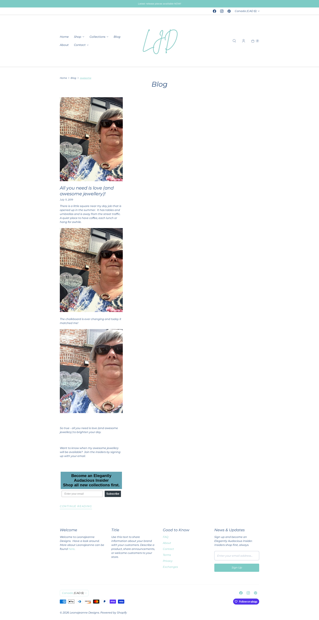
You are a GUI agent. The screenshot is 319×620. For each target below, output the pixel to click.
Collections (97, 36)
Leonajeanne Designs (84, 612)
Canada (246, 11)
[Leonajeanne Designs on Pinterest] (229, 11)
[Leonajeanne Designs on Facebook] (214, 11)
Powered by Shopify (113, 612)
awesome (85, 77)
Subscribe (112, 493)
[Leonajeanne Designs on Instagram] (221, 11)
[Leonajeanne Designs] (159, 41)
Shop (77, 36)
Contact (80, 45)
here (71, 549)
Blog (117, 36)
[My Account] (243, 41)
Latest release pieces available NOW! (159, 3)
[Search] (234, 41)
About (64, 45)
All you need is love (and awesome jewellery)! (87, 190)
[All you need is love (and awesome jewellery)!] (91, 139)
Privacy (168, 560)
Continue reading (76, 506)
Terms (167, 555)
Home (64, 36)
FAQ (165, 537)
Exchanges (170, 566)
